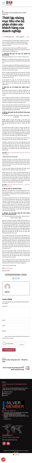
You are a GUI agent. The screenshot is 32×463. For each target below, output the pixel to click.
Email (4, 325)
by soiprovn (21, 37)
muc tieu (24, 274)
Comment (5, 306)
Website (4, 331)
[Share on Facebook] (13, 278)
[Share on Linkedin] (19, 278)
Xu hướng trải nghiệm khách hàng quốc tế (14, 13)
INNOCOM (16, 452)
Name (4, 320)
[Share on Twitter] (16, 278)
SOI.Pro (8, 270)
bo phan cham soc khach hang (13, 274)
